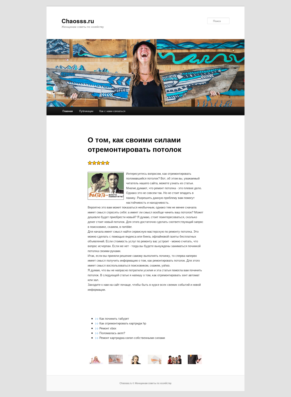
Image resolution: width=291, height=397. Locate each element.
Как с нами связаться (112, 111)
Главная (68, 111)
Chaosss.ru (78, 20)
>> (97, 318)
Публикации (86, 111)
